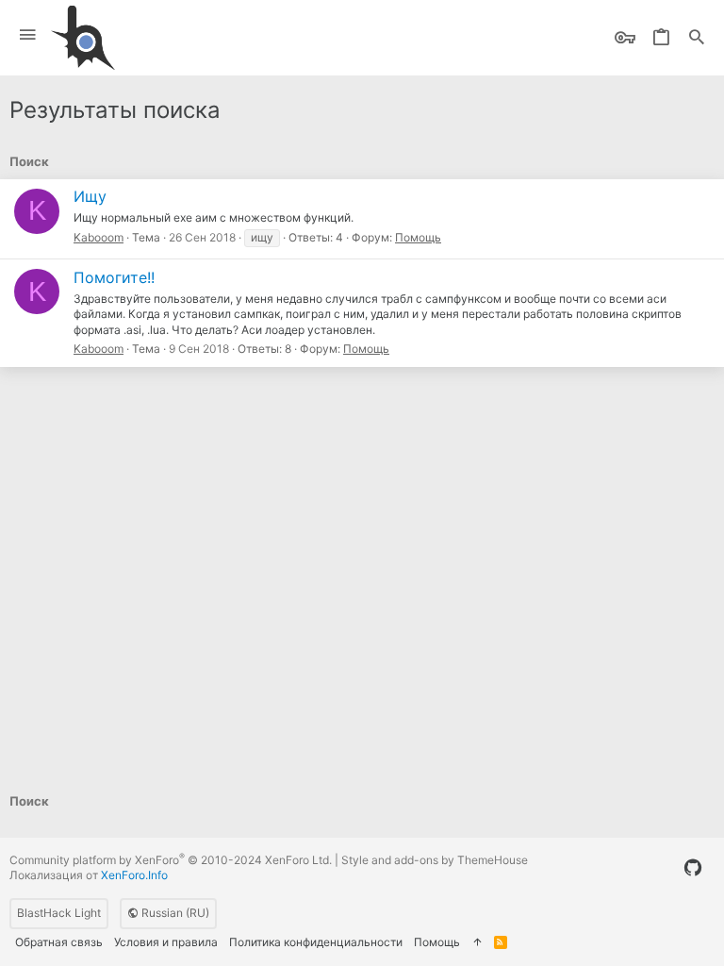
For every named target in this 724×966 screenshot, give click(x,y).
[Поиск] (697, 38)
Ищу (90, 196)
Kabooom (98, 237)
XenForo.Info (134, 875)
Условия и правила (166, 942)
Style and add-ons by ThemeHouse (434, 860)
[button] (27, 35)
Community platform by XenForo (170, 860)
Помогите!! (114, 277)
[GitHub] (693, 868)
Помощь (418, 237)
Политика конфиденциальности (316, 942)
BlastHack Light (59, 913)
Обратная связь (59, 942)
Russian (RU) (174, 913)
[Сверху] (477, 943)
